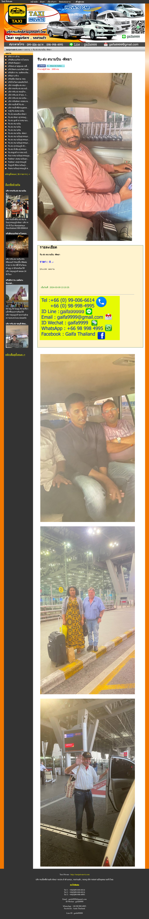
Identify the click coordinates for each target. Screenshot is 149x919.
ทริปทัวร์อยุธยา (14, 63)
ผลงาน (27, 50)
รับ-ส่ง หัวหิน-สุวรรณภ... (18, 149)
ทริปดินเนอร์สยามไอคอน (18, 60)
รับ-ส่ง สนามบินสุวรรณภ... (19, 136)
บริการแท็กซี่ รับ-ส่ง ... (17, 104)
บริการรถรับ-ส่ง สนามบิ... (18, 88)
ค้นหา (42, 2)
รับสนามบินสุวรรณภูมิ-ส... (19, 168)
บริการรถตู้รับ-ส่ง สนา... (18, 85)
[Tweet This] (55, 67)
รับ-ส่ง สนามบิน (14, 124)
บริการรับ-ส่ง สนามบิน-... (18, 98)
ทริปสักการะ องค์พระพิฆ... (19, 72)
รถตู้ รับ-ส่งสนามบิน (16, 111)
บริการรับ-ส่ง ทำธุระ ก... (18, 95)
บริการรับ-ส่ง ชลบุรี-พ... (17, 92)
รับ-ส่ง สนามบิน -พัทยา (17, 133)
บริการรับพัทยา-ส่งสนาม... (19, 101)
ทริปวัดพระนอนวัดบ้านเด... (19, 69)
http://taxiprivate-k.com (80, 874)
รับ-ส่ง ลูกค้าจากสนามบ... (18, 120)
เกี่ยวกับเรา (52, 2)
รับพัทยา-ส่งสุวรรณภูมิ (17, 162)
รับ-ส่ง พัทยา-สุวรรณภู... (18, 117)
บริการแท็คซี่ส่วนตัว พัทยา (46, 879)
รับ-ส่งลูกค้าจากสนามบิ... (18, 152)
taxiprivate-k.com (14, 50)
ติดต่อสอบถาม (65, 2)
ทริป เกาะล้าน (13, 56)
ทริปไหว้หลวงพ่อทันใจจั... (18, 82)
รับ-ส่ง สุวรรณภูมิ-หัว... (17, 146)
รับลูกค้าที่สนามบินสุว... (18, 165)
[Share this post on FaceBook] (41, 67)
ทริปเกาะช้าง (13, 76)
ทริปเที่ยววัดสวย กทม (17, 79)
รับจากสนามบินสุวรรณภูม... (19, 156)
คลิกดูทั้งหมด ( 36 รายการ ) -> (17, 174)
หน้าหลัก (34, 2)
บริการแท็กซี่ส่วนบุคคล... (18, 108)
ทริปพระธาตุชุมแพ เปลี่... (18, 66)
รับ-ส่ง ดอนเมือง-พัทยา (17, 114)
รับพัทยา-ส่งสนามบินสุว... (18, 159)
